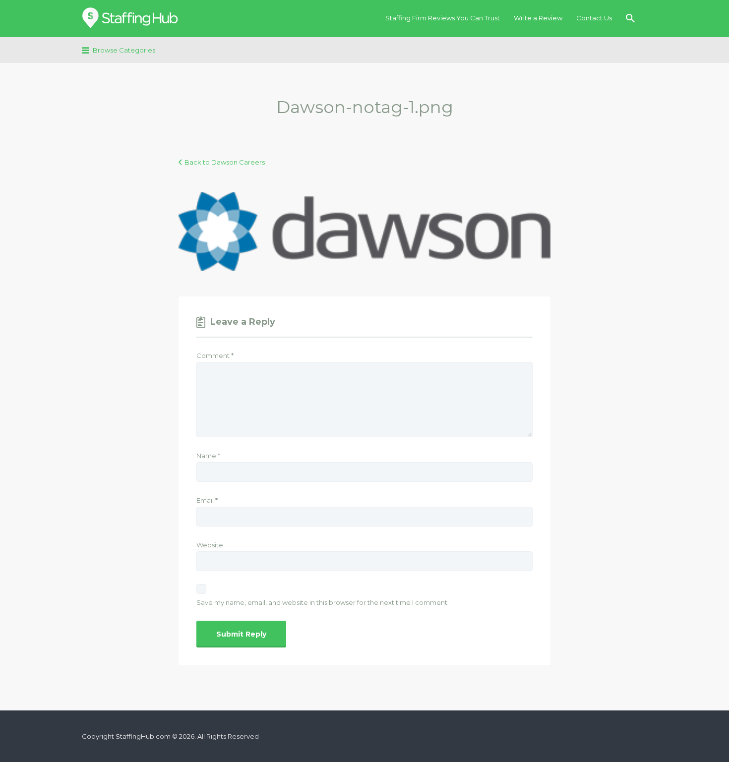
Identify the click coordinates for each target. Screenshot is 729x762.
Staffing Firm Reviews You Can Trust (442, 18)
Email (207, 500)
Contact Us (594, 18)
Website (209, 545)
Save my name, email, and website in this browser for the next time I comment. (322, 602)
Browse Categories (124, 50)
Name (208, 456)
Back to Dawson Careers (224, 162)
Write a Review (538, 18)
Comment (215, 355)
